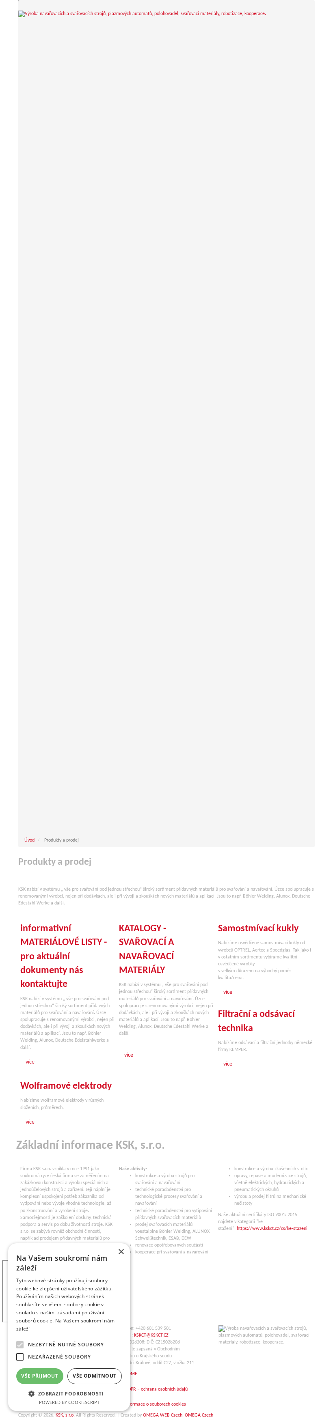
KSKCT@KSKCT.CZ (151, 1335)
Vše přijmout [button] (39, 1375)
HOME (131, 1374)
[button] (69, 1393)
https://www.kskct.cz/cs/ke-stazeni (272, 1228)
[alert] (69, 1327)
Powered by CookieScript (69, 1402)
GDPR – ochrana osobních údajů (156, 1389)
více (30, 1062)
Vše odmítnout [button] (94, 1375)
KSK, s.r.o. (65, 1415)
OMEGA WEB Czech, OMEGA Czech (178, 1415)
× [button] (121, 1252)
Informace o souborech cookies (155, 1404)
